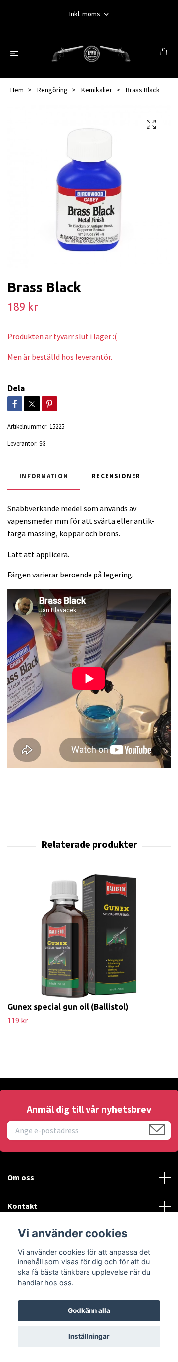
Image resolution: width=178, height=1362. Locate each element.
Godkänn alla (89, 1310)
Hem (17, 89)
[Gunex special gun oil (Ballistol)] (89, 936)
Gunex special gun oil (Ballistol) (68, 1006)
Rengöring (52, 89)
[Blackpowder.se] (91, 53)
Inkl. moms (85, 13)
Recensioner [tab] (116, 476)
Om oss (20, 1177)
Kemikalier (96, 89)
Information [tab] (43, 476)
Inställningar (89, 1336)
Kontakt (22, 1206)
